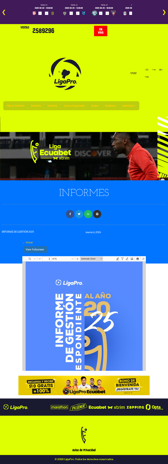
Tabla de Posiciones (15, 105)
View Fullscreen (35, 249)
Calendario (52, 105)
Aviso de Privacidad (84, 450)
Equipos (94, 105)
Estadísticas (110, 105)
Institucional (128, 105)
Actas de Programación (74, 105)
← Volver (27, 242)
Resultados (36, 105)
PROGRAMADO (39, 18)
